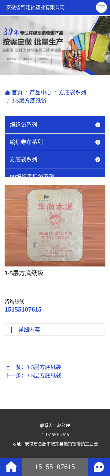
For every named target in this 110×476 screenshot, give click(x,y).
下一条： (33, 375)
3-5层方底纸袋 (29, 101)
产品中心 (41, 93)
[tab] (55, 124)
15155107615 (23, 309)
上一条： (33, 367)
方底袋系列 (72, 93)
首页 (16, 93)
